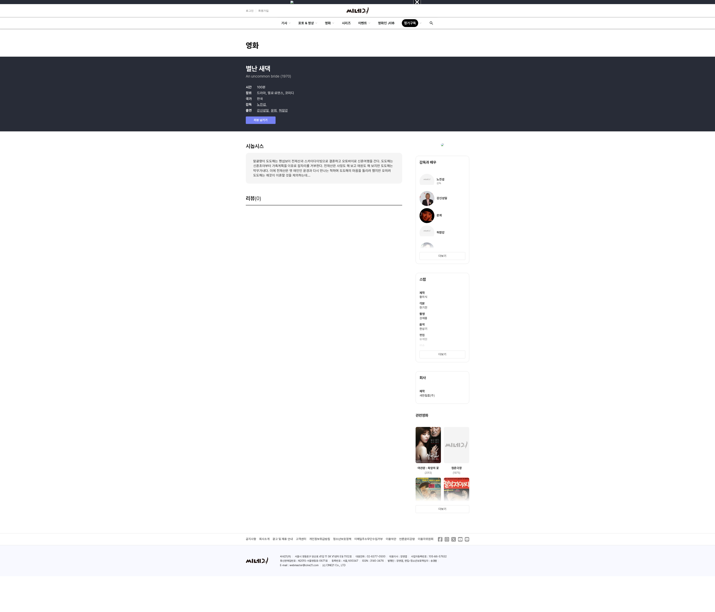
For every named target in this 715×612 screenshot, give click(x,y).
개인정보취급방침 (319, 539)
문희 (274, 110)
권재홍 (423, 318)
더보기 (442, 256)
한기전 (423, 307)
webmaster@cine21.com (304, 565)
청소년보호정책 (342, 539)
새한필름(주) (427, 395)
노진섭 (262, 104)
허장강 (283, 110)
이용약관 (391, 539)
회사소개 (264, 539)
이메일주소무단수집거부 (368, 539)
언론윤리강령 (407, 539)
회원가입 (263, 10)
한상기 (423, 329)
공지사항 (251, 539)
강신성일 (263, 110)
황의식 (423, 297)
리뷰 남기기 (261, 120)
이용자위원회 (425, 539)
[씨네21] (357, 10)
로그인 (250, 10)
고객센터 (301, 539)
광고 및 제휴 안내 (283, 539)
